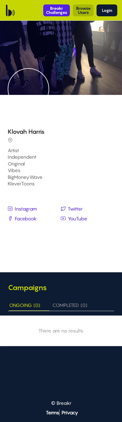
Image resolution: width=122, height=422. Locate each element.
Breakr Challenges (56, 10)
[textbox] (61, 229)
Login (107, 10)
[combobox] (61, 230)
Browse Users (83, 10)
